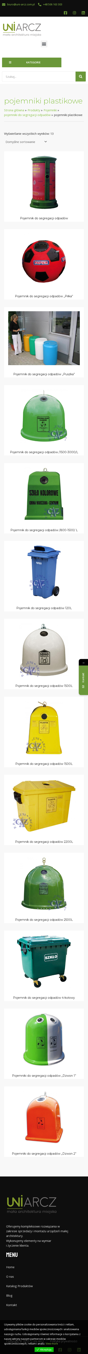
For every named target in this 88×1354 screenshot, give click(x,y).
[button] (44, 44)
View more (52, 1343)
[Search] (81, 76)
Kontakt (11, 1305)
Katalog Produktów (19, 1286)
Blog (9, 1295)
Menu (12, 1255)
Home (10, 1267)
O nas (10, 1276)
